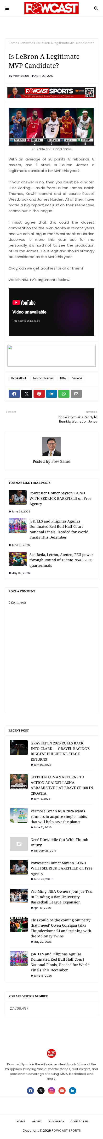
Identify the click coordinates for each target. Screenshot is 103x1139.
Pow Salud (21, 75)
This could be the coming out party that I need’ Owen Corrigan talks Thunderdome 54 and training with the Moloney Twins (61, 928)
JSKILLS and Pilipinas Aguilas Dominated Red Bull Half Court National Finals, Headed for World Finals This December (58, 529)
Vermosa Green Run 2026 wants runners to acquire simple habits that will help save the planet (59, 816)
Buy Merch (56, 1121)
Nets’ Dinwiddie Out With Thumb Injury (59, 842)
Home (13, 43)
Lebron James (43, 378)
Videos (77, 378)
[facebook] (30, 1090)
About (37, 1121)
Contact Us (79, 1121)
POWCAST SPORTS (66, 1130)
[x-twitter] (41, 1090)
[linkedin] (72, 1090)
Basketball (27, 43)
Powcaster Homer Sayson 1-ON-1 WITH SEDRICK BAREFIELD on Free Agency (60, 498)
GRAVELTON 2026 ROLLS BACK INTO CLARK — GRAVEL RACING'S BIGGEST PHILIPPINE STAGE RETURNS (60, 751)
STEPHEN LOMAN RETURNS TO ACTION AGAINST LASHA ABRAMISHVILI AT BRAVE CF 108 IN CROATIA (62, 785)
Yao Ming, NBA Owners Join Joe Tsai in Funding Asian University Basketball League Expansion (61, 896)
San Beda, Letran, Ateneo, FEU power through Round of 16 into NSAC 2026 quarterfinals (61, 560)
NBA (63, 378)
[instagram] (51, 1090)
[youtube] (62, 1090)
